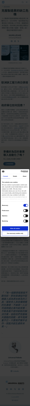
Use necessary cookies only (15, 233)
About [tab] (24, 176)
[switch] (25, 210)
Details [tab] (15, 176)
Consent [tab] (5, 176)
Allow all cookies (15, 228)
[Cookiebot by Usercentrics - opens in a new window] (21, 171)
